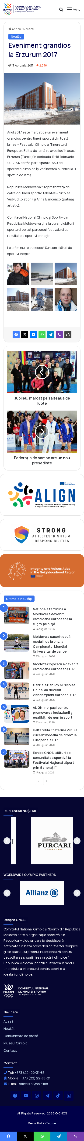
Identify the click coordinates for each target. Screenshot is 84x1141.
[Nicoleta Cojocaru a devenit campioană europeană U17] (16, 670)
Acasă (16, 29)
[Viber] (59, 334)
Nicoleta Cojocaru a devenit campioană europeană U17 (55, 666)
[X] (24, 334)
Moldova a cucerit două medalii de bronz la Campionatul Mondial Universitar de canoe (51, 644)
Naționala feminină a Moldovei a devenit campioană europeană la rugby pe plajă (52, 616)
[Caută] (61, 11)
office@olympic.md (33, 1084)
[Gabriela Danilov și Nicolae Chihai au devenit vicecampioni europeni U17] (16, 691)
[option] (42, 840)
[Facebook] (16, 334)
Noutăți (28, 29)
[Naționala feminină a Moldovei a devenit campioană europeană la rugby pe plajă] (16, 615)
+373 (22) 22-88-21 (35, 1078)
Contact (10, 1050)
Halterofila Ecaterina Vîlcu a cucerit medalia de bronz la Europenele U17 (55, 735)
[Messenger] (33, 334)
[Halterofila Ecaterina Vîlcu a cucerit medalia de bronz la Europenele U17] (16, 736)
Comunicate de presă (21, 1035)
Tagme (51, 1123)
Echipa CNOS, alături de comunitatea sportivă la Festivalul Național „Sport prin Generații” (53, 760)
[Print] (67, 334)
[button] (7, 840)
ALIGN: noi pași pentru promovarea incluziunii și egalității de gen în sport (53, 712)
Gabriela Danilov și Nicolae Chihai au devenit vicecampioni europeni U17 (54, 690)
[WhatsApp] (42, 334)
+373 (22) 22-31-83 (29, 1072)
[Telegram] (50, 334)
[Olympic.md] (22, 9)
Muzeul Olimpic (15, 1043)
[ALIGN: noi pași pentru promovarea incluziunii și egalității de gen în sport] (16, 714)
